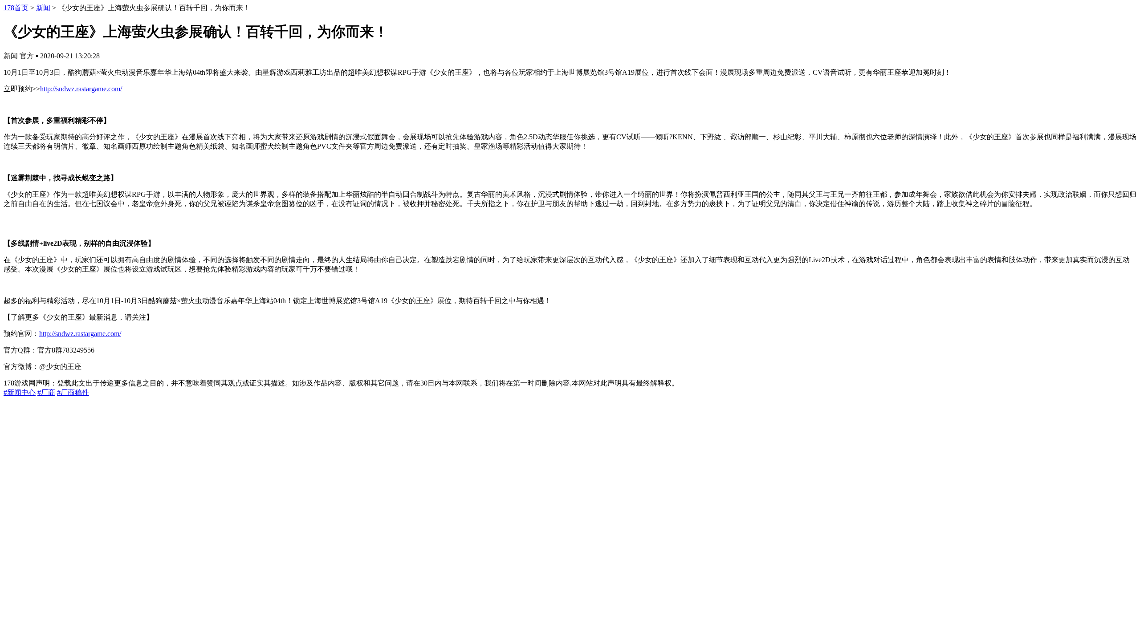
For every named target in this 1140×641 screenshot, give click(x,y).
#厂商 (46, 392)
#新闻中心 (20, 392)
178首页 (16, 8)
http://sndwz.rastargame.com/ (81, 89)
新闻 (43, 8)
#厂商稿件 (73, 392)
